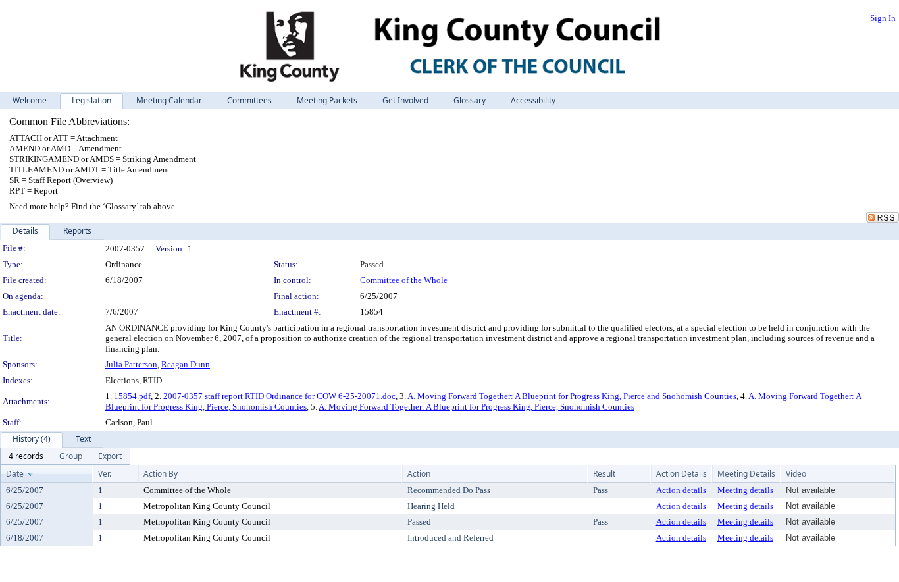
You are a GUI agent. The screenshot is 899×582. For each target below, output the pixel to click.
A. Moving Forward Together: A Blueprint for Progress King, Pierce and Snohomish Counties (571, 396)
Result (604, 473)
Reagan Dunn (185, 364)
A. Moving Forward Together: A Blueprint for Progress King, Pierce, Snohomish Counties (476, 406)
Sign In (883, 18)
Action (418, 473)
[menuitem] (26, 456)
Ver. (104, 473)
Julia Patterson (131, 364)
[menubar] (65, 456)
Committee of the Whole (404, 280)
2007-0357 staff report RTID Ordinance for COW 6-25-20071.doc (279, 396)
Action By (160, 473)
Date (15, 473)
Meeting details (745, 490)
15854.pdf (132, 396)
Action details (681, 490)
